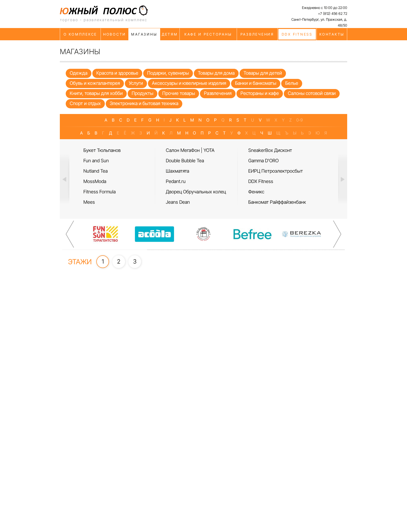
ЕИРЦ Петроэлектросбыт (275, 171)
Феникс (256, 192)
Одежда (78, 73)
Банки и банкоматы (255, 83)
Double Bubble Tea (185, 160)
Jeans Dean (178, 202)
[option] (121, 176)
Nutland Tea (95, 171)
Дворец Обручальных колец (196, 192)
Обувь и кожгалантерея (95, 83)
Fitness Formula (99, 192)
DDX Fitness (260, 181)
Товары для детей (263, 73)
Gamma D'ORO (263, 160)
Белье (291, 83)
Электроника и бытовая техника (144, 103)
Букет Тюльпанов (102, 150)
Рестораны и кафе (259, 93)
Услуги (136, 83)
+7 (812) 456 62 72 (332, 13)
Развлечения (218, 93)
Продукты (142, 93)
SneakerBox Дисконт (270, 150)
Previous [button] (64, 179)
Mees (89, 202)
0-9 (299, 120)
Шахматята (177, 171)
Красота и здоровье (117, 73)
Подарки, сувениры (168, 73)
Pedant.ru (176, 181)
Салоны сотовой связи (312, 93)
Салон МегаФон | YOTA (190, 150)
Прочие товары (178, 93)
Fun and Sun (96, 160)
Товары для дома (216, 73)
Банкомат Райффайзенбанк (277, 202)
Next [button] (342, 179)
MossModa (94, 181)
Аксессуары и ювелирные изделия (189, 83)
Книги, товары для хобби (96, 93)
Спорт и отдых (85, 103)
